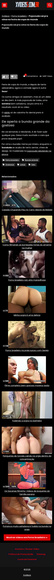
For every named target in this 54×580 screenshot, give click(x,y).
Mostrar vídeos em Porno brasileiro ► (27, 537)
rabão (7, 112)
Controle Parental (27, 559)
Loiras (22, 164)
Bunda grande (31, 160)
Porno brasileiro (19, 16)
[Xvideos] (27, 6)
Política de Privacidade (20, 554)
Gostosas (9, 164)
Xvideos (6, 16)
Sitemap (41, 554)
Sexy (33, 164)
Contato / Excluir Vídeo (27, 549)
